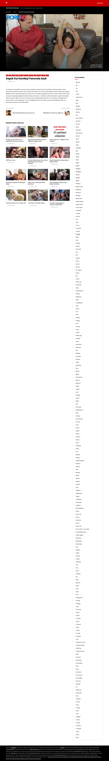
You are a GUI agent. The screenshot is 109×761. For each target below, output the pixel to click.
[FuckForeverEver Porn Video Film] (16, 195)
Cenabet (31, 75)
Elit (77, 255)
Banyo (78, 175)
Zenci (77, 734)
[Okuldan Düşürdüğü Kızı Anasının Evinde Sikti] (60, 195)
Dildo (77, 237)
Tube (77, 627)
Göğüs (78, 320)
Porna (77, 517)
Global (78, 318)
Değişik (78, 234)
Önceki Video (10, 108)
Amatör (78, 121)
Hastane (78, 347)
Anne (77, 139)
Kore (77, 425)
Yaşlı (77, 705)
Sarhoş (78, 556)
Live (77, 452)
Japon (78, 389)
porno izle (50, 757)
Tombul (78, 618)
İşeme (78, 380)
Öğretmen (79, 493)
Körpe (77, 431)
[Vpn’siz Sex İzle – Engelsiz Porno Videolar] (60, 131)
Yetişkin (78, 717)
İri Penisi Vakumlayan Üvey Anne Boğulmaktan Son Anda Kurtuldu (38, 161)
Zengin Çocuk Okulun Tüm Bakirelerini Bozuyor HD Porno (15, 140)
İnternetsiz (79, 377)
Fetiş (77, 288)
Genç (77, 309)
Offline (78, 484)
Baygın (78, 178)
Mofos (78, 478)
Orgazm (78, 505)
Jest (77, 392)
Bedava (21, 75)
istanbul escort (24, 758)
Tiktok (77, 615)
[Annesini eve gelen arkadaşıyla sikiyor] (16, 174)
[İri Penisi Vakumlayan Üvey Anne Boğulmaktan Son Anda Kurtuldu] (38, 152)
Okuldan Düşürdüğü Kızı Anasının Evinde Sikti (57, 204)
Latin (77, 443)
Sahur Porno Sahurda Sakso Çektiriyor (36, 183)
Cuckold (78, 228)
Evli (77, 276)
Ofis (77, 487)
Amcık (13, 75)
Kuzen (78, 440)
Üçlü (77, 654)
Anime (78, 136)
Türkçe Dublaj (80, 645)
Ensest (78, 258)
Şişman (78, 583)
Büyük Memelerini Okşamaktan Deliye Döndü (59, 161)
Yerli (77, 714)
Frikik (77, 300)
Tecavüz (78, 609)
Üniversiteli (79, 663)
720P (77, 94)
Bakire (77, 166)
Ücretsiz (78, 657)
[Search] (101, 8)
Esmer (78, 267)
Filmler (78, 294)
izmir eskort (72, 757)
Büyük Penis (79, 204)
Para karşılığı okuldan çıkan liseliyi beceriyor (58, 183)
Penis (77, 511)
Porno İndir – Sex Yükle (82, 529)
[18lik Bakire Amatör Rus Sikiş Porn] (67, 112)
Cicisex (78, 213)
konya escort (37, 758)
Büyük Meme (80, 201)
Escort (78, 264)
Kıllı (77, 404)
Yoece (78, 720)
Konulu (78, 422)
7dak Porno (79, 97)
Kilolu (77, 401)
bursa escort (94, 757)
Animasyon (79, 133)
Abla (77, 100)
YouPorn (78, 726)
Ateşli (77, 157)
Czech (78, 231)
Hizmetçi (78, 365)
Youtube (78, 729)
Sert (77, 565)
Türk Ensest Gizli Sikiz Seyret (36, 203)
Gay (77, 306)
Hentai (78, 359)
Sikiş (77, 580)
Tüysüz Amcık (80, 651)
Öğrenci (78, 490)
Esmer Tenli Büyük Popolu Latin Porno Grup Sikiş (33, 8)
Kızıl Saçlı (78, 407)
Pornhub (78, 520)
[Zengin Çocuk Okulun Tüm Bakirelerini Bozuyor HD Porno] (16, 131)
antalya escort (87, 757)
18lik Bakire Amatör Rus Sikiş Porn (53, 113)
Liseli (77, 449)
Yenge (78, 708)
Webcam (78, 690)
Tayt (77, 606)
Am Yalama (79, 118)
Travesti (78, 624)
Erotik (77, 261)
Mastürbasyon (80, 460)
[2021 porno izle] (16, 152)
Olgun (78, 496)
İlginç (77, 374)
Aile (15, 12)
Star (77, 594)
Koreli (77, 428)
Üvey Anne (79, 675)
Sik (76, 577)
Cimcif (78, 216)
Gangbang (79, 303)
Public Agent (79, 535)
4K (76, 88)
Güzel (77, 332)
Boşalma (26, 75)
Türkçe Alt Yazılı (80, 642)
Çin (77, 219)
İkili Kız (77, 371)
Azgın (77, 163)
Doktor (78, 246)
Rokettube (79, 544)
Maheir (78, 455)
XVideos (78, 699)
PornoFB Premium (81, 532)
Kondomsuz (79, 419)
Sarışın (78, 559)
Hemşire (78, 356)
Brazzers (78, 192)
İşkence (78, 383)
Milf (77, 469)
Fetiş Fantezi (79, 291)
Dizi (77, 240)
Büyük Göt (79, 198)
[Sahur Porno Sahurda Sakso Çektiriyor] (38, 174)
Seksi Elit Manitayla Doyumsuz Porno (23, 113)
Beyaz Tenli (79, 186)
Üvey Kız (78, 681)
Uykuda (78, 684)
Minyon (78, 472)
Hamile (78, 338)
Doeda (78, 243)
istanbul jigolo (79, 757)
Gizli (77, 315)
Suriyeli (78, 600)
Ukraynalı (78, 660)
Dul (77, 252)
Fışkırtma (78, 297)
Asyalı (77, 154)
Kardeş (38, 75)
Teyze (78, 612)
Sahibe (78, 550)
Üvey (77, 669)
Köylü (77, 434)
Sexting (78, 574)
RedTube (78, 538)
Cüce (77, 225)
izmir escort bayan (64, 757)
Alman (78, 112)
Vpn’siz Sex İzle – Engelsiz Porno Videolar (59, 140)
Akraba (78, 106)
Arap (77, 145)
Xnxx (77, 696)
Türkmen (78, 648)
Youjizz (78, 723)
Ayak (77, 160)
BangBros (78, 172)
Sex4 (77, 571)
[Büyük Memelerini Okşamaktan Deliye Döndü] (60, 152)
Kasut (77, 398)
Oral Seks (78, 502)
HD (77, 350)
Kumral (78, 437)
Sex (77, 568)
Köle (77, 413)
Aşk (77, 151)
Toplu (77, 621)
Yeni (77, 711)
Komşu (78, 416)
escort (99, 757)
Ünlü (77, 666)
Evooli (77, 279)
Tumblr (78, 633)
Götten (78, 326)
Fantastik (78, 285)
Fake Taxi (78, 282)
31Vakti (78, 82)
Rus (77, 547)
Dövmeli (78, 249)
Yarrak (78, 702)
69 (76, 91)
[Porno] (8, 3)
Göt (77, 323)
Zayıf (77, 731)
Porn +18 (78, 514)
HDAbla (78, 353)
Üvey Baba (79, 678)
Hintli (77, 362)
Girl (77, 312)
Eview (77, 273)
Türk (77, 639)
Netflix (78, 481)
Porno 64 (78, 526)
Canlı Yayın (79, 207)
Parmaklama (80, 508)
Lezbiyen (78, 446)
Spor (77, 592)
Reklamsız (79, 541)
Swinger (78, 603)
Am (10, 75)
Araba (77, 142)
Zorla (77, 737)
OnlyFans (78, 499)
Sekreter (78, 562)
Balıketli (78, 169)
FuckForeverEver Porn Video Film (16, 203)
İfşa (77, 368)
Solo (77, 589)
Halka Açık (79, 335)
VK (76, 687)
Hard (77, 341)
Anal (77, 127)
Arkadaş (78, 148)
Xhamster (79, 693)
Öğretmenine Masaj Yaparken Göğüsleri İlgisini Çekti (37, 140)
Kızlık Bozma (79, 410)
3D (76, 85)
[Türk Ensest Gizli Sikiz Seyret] (38, 195)
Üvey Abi (78, 672)
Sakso (77, 553)
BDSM (17, 75)
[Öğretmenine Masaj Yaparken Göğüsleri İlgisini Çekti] (38, 131)
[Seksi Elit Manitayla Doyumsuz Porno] (1, 39)
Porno (43, 75)
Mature (78, 463)
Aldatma (78, 109)
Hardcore (78, 344)
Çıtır (35, 75)
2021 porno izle (10, 160)
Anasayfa (100, 3)
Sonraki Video (65, 108)
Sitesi (77, 586)
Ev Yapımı (79, 270)
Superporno (79, 597)
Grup (77, 329)
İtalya (77, 386)
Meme (78, 466)
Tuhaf (47, 75)
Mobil (77, 475)
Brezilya (78, 195)
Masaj (77, 457)
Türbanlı (78, 636)
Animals (78, 130)
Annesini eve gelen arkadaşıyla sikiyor (15, 183)
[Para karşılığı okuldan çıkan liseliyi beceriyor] (60, 174)
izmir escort (56, 757)
